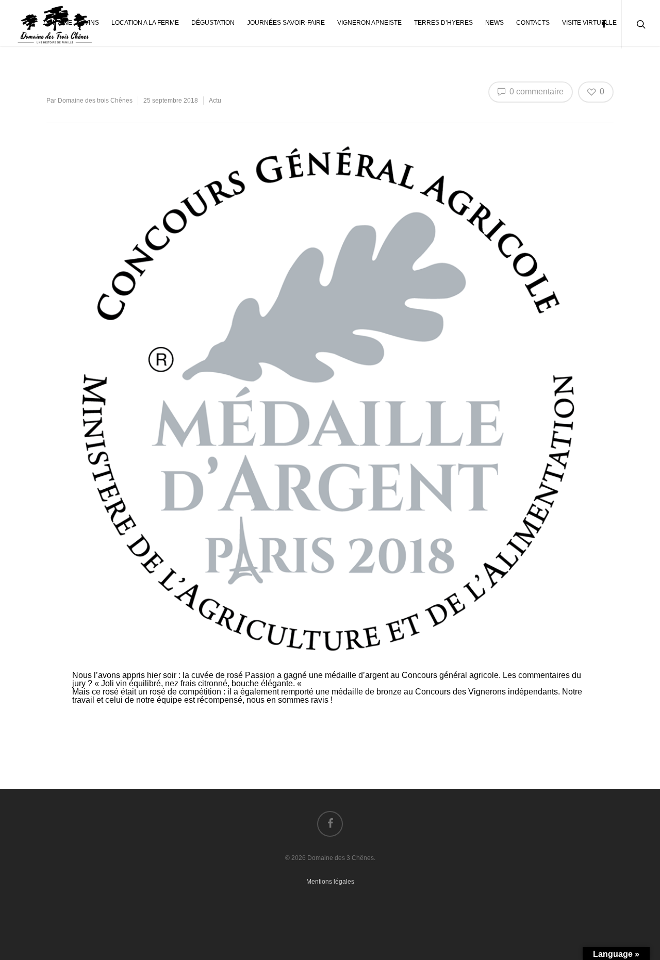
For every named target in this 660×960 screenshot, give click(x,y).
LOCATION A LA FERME (145, 22)
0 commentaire (535, 91)
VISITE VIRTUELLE (589, 22)
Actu (215, 100)
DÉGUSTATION (213, 22)
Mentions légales (330, 881)
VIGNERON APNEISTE (369, 22)
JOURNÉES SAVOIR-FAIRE (286, 22)
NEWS (494, 22)
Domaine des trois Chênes (95, 100)
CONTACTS (533, 22)
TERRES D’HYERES (443, 22)
